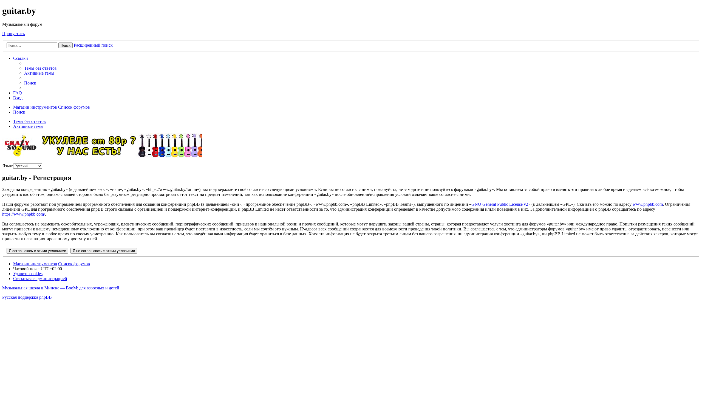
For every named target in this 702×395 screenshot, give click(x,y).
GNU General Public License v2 (499, 204)
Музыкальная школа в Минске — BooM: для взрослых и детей (60, 288)
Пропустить (13, 33)
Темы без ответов (29, 121)
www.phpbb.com (648, 204)
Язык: (7, 165)
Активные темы (28, 126)
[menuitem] (40, 68)
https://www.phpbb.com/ (23, 214)
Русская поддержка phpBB (27, 297)
